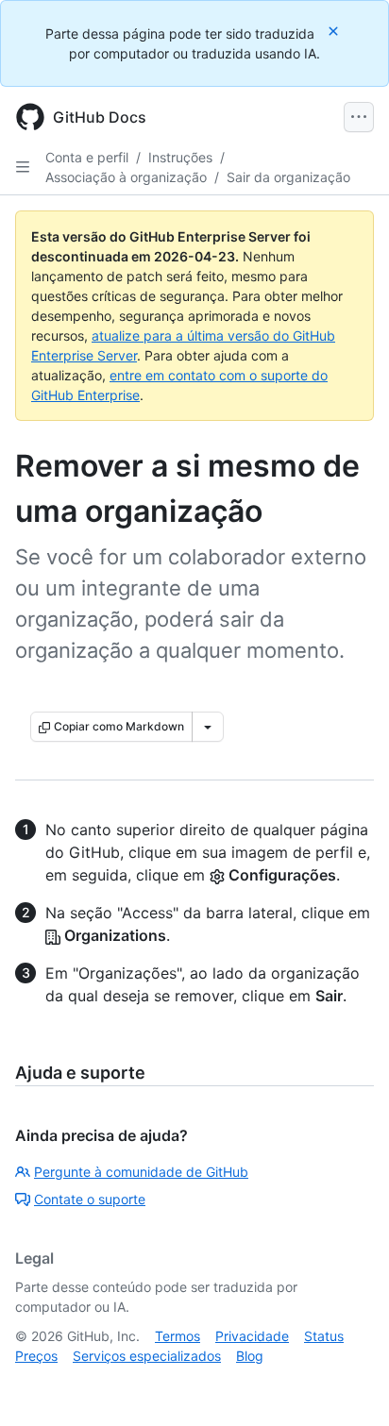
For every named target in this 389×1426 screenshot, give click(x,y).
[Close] (335, 31)
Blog (249, 1356)
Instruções (180, 157)
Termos (177, 1336)
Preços (36, 1356)
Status (324, 1336)
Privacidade (252, 1336)
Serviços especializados (147, 1356)
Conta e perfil (86, 157)
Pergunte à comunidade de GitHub (141, 1172)
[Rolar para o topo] (347, 1384)
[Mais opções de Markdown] (208, 727)
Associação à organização (126, 177)
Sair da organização (288, 177)
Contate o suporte (89, 1199)
